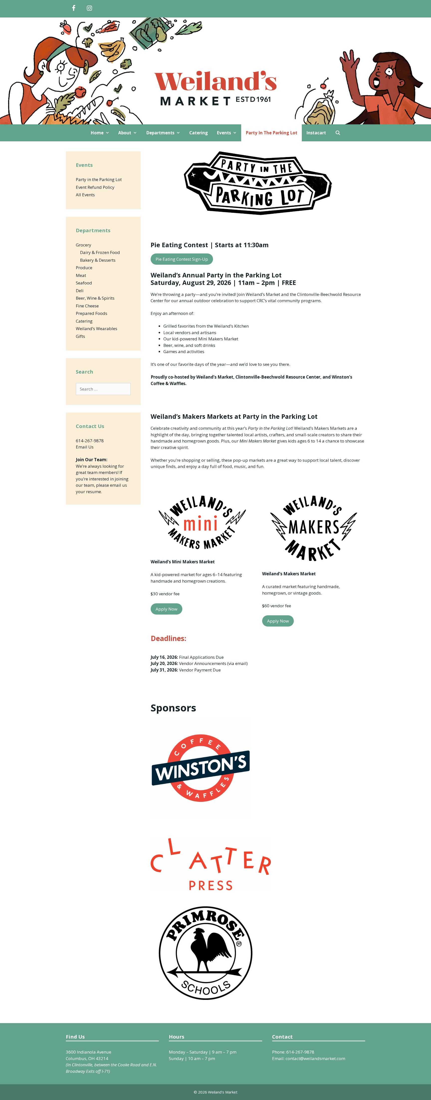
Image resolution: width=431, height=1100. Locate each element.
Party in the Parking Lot (271, 133)
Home (97, 133)
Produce (84, 267)
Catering (198, 133)
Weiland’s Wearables (96, 328)
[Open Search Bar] (337, 132)
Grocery (83, 245)
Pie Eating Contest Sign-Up (182, 259)
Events (224, 133)
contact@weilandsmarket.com (315, 1058)
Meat (81, 275)
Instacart (316, 133)
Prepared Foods (91, 313)
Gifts (80, 336)
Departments (160, 133)
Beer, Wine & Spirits (95, 298)
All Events (85, 195)
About (124, 133)
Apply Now (166, 609)
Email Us (85, 447)
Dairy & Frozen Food (100, 252)
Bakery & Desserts (97, 260)
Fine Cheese (87, 306)
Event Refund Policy (95, 187)
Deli (80, 290)
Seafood (84, 283)
